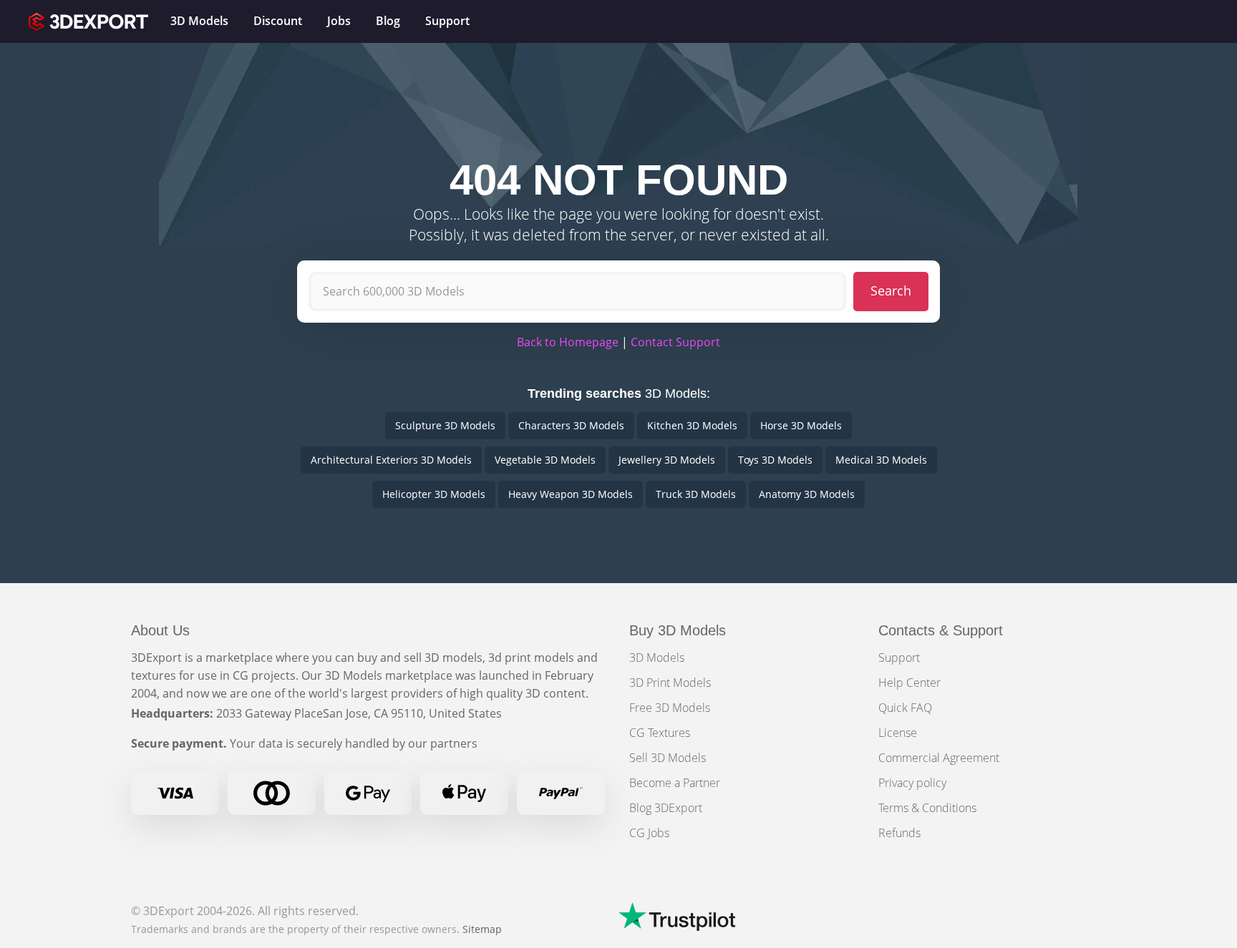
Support (899, 657)
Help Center (909, 682)
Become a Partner (674, 783)
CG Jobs (649, 833)
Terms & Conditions (927, 808)
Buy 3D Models (677, 630)
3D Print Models (670, 682)
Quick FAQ (905, 707)
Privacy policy (912, 783)
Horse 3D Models (801, 425)
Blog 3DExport (665, 808)
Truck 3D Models (696, 494)
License (897, 733)
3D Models (656, 657)
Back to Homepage (567, 342)
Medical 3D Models (881, 459)
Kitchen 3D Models (692, 425)
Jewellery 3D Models (666, 459)
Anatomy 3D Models (807, 494)
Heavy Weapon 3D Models (570, 494)
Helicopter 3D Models (433, 494)
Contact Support (675, 342)
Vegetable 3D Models (545, 459)
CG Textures (659, 733)
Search (890, 290)
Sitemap (482, 929)
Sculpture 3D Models (445, 425)
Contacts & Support (940, 630)
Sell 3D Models (667, 758)
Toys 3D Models (775, 459)
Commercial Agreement (938, 758)
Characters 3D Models (571, 425)
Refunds (899, 833)
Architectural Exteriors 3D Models (391, 459)
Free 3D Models (669, 707)
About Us (160, 630)
